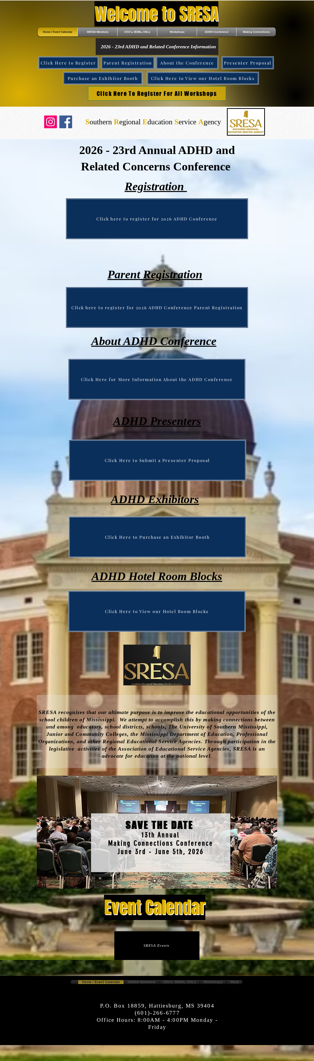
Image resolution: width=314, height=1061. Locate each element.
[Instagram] (50, 121)
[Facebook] (65, 121)
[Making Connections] (159, 881)
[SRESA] (155, 881)
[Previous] (49, 832)
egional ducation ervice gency (153, 122)
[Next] (265, 832)
